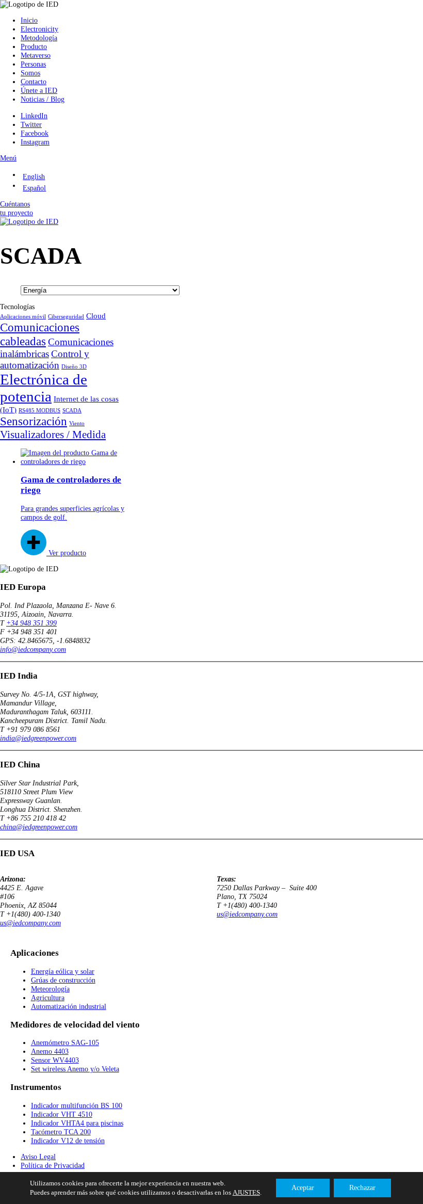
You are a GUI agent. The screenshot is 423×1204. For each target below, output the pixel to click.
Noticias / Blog (42, 99)
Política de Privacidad (53, 1165)
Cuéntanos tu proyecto (16, 208)
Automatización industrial (68, 1006)
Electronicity (39, 29)
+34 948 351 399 (31, 623)
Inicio (29, 20)
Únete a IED (39, 90)
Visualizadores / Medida (53, 434)
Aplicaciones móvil (23, 316)
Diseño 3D (74, 367)
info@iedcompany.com (33, 649)
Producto (34, 46)
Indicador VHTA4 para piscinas (77, 1123)
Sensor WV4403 (55, 1060)
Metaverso (36, 55)
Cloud (96, 315)
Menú (8, 158)
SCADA (72, 410)
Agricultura (47, 997)
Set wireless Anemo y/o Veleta (75, 1069)
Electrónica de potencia (43, 388)
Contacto (33, 81)
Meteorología (50, 989)
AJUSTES (246, 1192)
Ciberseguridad (66, 316)
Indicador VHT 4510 (61, 1114)
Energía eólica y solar (62, 971)
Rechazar (362, 1188)
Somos (30, 73)
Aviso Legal (38, 1156)
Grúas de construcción (63, 980)
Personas (33, 64)
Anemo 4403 (50, 1051)
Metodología (39, 38)
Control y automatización (44, 359)
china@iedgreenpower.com (38, 827)
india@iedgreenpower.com (38, 738)
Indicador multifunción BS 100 (76, 1105)
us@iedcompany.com (30, 923)
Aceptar (302, 1188)
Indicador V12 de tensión (68, 1140)
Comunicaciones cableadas (39, 334)
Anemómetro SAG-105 (65, 1042)
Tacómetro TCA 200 (61, 1132)
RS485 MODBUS (39, 410)
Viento (77, 423)
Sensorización (33, 421)
